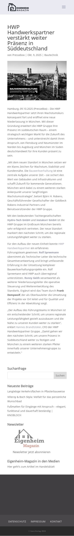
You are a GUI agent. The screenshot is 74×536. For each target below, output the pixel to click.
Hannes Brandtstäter (28, 327)
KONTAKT (56, 521)
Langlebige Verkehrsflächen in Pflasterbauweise (36, 391)
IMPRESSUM (38, 521)
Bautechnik (51, 55)
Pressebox (18, 55)
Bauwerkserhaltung (41, 170)
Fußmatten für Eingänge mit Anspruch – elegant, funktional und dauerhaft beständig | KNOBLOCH (36, 411)
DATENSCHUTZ (17, 521)
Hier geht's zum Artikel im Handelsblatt (31, 466)
